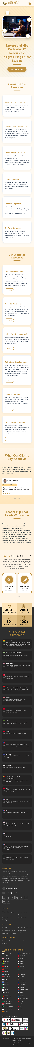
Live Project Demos (7, 941)
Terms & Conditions (16, 1043)
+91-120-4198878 (11, 888)
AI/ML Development (23, 915)
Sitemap (7, 1043)
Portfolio (4, 943)
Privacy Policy (26, 1043)
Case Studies (21, 941)
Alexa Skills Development (24, 927)
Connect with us (17, 69)
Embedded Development (9, 933)
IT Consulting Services (8, 930)
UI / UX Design (6, 927)
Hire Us (9, 290)
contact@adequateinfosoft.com (16, 893)
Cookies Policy (17, 1044)
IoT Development (22, 912)
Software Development (8, 915)
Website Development (8, 912)
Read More (6, 493)
